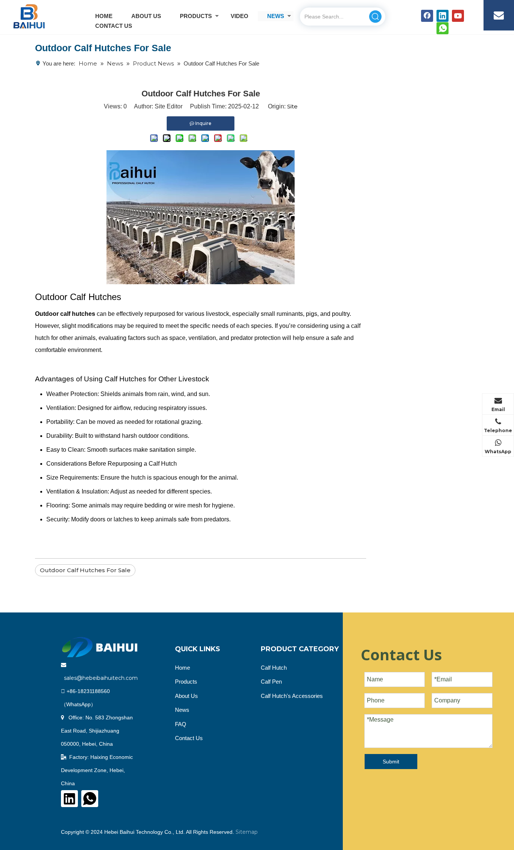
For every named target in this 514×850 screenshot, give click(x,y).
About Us (186, 696)
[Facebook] (427, 16)
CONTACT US (113, 26)
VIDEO (239, 16)
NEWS (275, 16)
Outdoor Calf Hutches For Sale (85, 570)
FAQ (180, 724)
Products (186, 681)
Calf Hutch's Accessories (292, 696)
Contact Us (189, 738)
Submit (391, 762)
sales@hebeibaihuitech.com (101, 678)
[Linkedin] (442, 16)
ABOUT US (146, 16)
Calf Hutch (274, 667)
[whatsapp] (442, 28)
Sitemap (247, 832)
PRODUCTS (196, 16)
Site (292, 106)
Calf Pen (271, 681)
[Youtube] (458, 16)
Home (182, 667)
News (182, 710)
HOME (104, 16)
